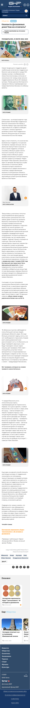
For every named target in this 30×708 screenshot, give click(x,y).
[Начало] (15, 3)
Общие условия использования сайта (15, 691)
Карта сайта (15, 703)
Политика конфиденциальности (15, 695)
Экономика (6, 656)
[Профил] (27, 4)
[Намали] (27, 64)
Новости (5, 648)
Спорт (4, 662)
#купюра (19, 555)
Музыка (5, 664)
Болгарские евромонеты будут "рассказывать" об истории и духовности (13, 531)
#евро (12, 555)
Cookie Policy (15, 698)
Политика (6, 653)
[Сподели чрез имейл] (28, 567)
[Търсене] (26, 15)
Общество (5, 21)
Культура (5, 667)
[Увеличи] (25, 64)
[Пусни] (26, 10)
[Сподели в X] (17, 567)
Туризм (5, 659)
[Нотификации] (24, 4)
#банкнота (4, 555)
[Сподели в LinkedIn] (20, 567)
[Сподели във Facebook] (13, 567)
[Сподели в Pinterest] (24, 567)
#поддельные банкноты (20, 558)
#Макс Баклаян (6, 558)
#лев (25, 555)
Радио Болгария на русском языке (14, 31)
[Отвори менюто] (2, 5)
